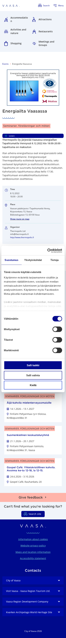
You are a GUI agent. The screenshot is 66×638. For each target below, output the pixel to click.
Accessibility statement (33, 558)
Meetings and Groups (46, 43)
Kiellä (33, 385)
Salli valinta (33, 375)
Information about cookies (33, 539)
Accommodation (19, 19)
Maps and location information (33, 552)
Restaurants (46, 31)
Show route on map (19, 219)
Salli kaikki (33, 365)
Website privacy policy (33, 545)
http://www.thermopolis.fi (22, 237)
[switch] (57, 329)
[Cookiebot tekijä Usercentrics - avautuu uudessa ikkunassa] (47, 250)
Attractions (45, 19)
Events (5, 64)
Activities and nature (18, 31)
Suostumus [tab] (11, 260)
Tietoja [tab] (54, 260)
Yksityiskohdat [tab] (33, 260)
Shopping (15, 43)
